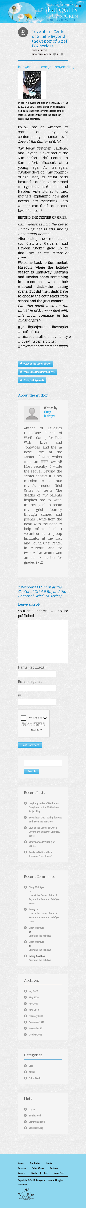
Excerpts (22, 1168)
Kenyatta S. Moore (45, 1180)
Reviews (54, 1168)
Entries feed (35, 1115)
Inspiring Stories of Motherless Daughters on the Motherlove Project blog (44, 807)
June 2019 (34, 1010)
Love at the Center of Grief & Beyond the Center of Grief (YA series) (49, 38)
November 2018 (37, 1028)
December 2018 (36, 1022)
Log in (32, 1109)
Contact (21, 1173)
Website (24, 695)
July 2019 (33, 1003)
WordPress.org (36, 1128)
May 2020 (34, 997)
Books (49, 1163)
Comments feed (37, 1121)
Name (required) (31, 667)
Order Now (59, 1173)
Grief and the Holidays (40, 935)
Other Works (44, 54)
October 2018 (35, 1034)
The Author (35, 1163)
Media (32, 1072)
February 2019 (36, 1016)
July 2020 (33, 991)
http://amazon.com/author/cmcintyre (47, 67)
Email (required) (31, 681)
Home (21, 1163)
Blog (34, 54)
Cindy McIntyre (39, 50)
